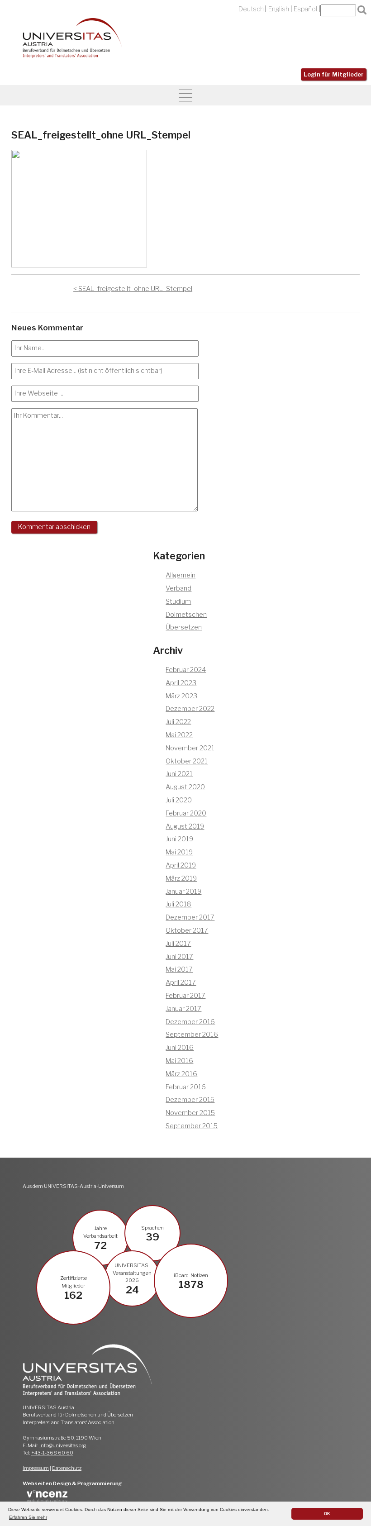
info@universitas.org (62, 1445)
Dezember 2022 (190, 709)
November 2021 (190, 748)
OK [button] (327, 1514)
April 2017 (181, 982)
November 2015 (190, 1113)
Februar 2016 (186, 1087)
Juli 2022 (178, 722)
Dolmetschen (186, 614)
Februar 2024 (186, 670)
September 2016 (192, 1034)
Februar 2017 (185, 996)
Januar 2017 (183, 1009)
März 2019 (181, 878)
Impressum (36, 1468)
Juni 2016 (180, 1048)
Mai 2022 (179, 735)
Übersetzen (184, 627)
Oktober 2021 (187, 761)
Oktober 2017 (187, 930)
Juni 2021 (179, 774)
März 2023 (181, 696)
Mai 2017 (179, 969)
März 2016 (181, 1074)
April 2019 (181, 865)
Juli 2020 (179, 800)
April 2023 (181, 683)
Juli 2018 (178, 904)
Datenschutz (66, 1468)
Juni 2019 (179, 839)
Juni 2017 (179, 957)
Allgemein (180, 575)
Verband (178, 588)
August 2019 (185, 826)
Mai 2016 (179, 1061)
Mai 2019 (179, 852)
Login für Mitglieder (334, 74)
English (278, 9)
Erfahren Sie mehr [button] (28, 1517)
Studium (178, 601)
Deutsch (251, 9)
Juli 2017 (178, 943)
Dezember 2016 (190, 1022)
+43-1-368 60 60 (52, 1453)
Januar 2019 (183, 891)
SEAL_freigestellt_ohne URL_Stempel (135, 289)
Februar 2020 (186, 813)
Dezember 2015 (190, 1100)
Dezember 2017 (190, 917)
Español (305, 9)
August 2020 (185, 787)
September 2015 (192, 1126)
